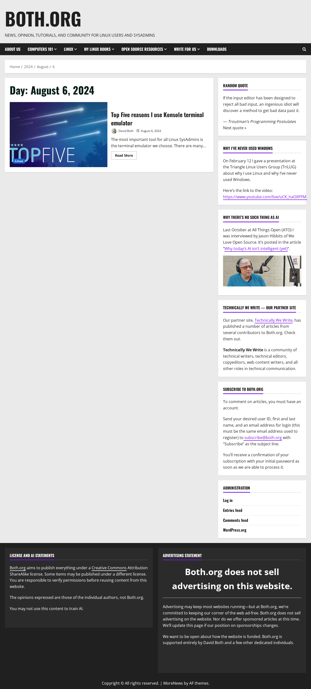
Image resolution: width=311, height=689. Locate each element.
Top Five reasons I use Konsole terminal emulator (58, 134)
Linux (68, 49)
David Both (125, 131)
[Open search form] (304, 49)
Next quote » (234, 127)
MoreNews (173, 683)
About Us (12, 49)
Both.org (43, 18)
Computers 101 (40, 49)
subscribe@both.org (262, 437)
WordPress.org (234, 530)
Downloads (216, 49)
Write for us (185, 49)
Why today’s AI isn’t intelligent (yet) (256, 248)
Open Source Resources (142, 49)
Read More (126, 156)
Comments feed (235, 520)
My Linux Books (97, 49)
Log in (228, 500)
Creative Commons (109, 567)
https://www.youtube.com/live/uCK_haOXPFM (265, 196)
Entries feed (232, 510)
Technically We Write (274, 320)
